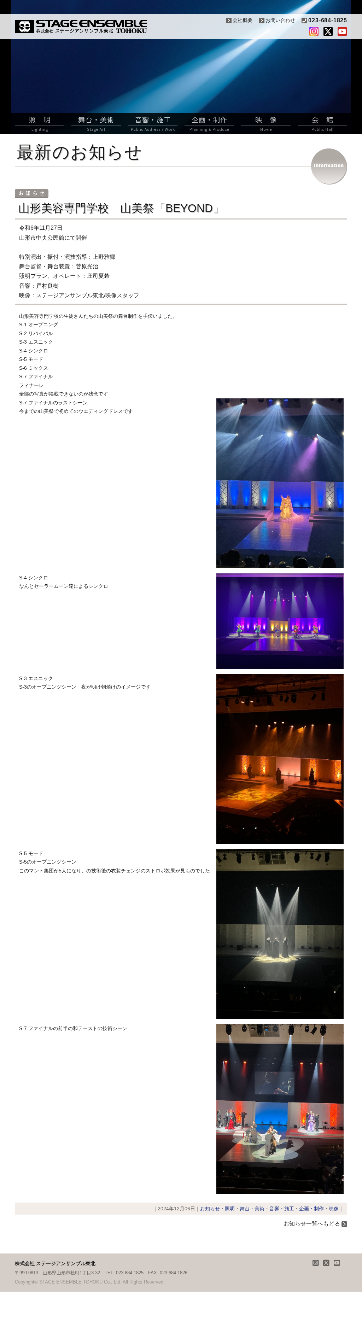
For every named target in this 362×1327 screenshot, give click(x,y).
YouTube (342, 31)
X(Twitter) (328, 31)
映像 (266, 123)
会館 (322, 123)
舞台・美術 (96, 123)
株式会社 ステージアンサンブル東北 (81, 26)
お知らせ (210, 1208)
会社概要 (242, 20)
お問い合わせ (280, 20)
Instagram (314, 31)
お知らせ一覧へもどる (312, 1224)
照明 (39, 123)
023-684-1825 (327, 20)
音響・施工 (152, 123)
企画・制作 (209, 123)
